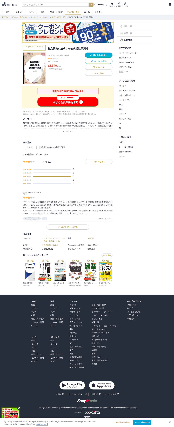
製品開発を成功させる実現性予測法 (53, 147)
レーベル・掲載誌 (126, 147)
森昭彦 (86, 285)
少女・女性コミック (127, 95)
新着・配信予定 (125, 152)
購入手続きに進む (100, 55)
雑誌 (121, 109)
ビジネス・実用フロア (20, 17)
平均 (45, 162)
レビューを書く (53, 61)
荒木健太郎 (102, 285)
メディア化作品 (125, 67)
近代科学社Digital (63, 55)
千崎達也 (72, 285)
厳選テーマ (123, 72)
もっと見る (69, 131)
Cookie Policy (41, 424)
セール (121, 156)
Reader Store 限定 (126, 62)
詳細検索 (101, 4)
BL (120, 123)
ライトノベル (124, 100)
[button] (112, 394)
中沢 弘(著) (51, 55)
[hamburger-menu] (170, 5)
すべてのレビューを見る (68, 227)
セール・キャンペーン (128, 53)
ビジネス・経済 (125, 119)
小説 (121, 105)
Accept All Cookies (142, 422)
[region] (87, 422)
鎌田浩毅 (41, 285)
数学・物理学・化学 (59, 17)
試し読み (100, 73)
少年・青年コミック (127, 90)
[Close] (170, 422)
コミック (122, 86)
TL (120, 128)
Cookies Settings (123, 422)
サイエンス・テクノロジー (40, 17)
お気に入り (100, 67)
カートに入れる (100, 61)
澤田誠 (55, 285)
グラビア (122, 114)
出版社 (121, 142)
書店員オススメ (125, 58)
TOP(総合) (5, 17)
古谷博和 (26, 285)
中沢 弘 (29, 147)
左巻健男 (79, 285)
